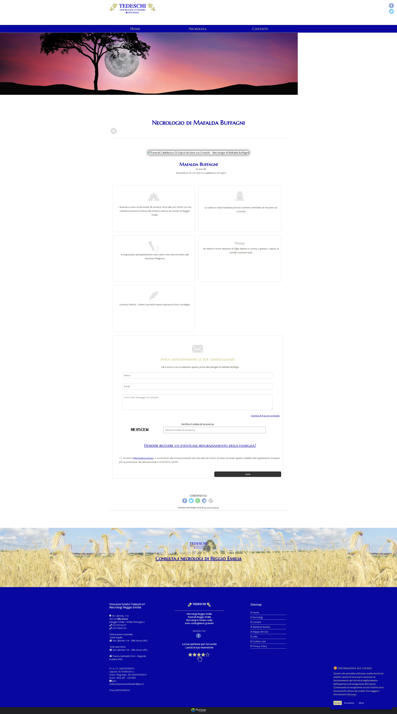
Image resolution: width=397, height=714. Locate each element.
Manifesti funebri (261, 626)
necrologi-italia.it (211, 507)
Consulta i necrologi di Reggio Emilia (199, 558)
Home (135, 28)
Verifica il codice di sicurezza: (197, 424)
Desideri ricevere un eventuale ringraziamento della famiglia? (200, 445)
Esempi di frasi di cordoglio (265, 415)
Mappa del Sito (260, 631)
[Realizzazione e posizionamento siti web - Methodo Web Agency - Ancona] (198, 711)
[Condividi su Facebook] (391, 6)
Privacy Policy (259, 646)
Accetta (338, 703)
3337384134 (119, 628)
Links (255, 636)
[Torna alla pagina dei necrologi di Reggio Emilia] (114, 131)
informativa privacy (143, 458)
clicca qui (351, 694)
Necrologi (197, 28)
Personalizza (349, 703)
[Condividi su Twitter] (391, 12)
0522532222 (119, 624)
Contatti (260, 28)
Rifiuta (361, 703)
